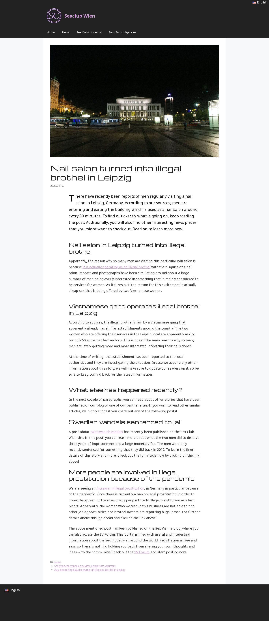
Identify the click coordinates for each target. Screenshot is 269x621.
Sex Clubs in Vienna (89, 32)
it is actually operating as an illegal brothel (116, 267)
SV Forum (142, 552)
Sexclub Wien (79, 16)
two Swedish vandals (106, 432)
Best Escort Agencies (122, 32)
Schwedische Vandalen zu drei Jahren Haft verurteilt (84, 566)
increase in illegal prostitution (120, 488)
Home (51, 32)
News (65, 32)
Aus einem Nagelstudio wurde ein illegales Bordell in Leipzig (89, 569)
